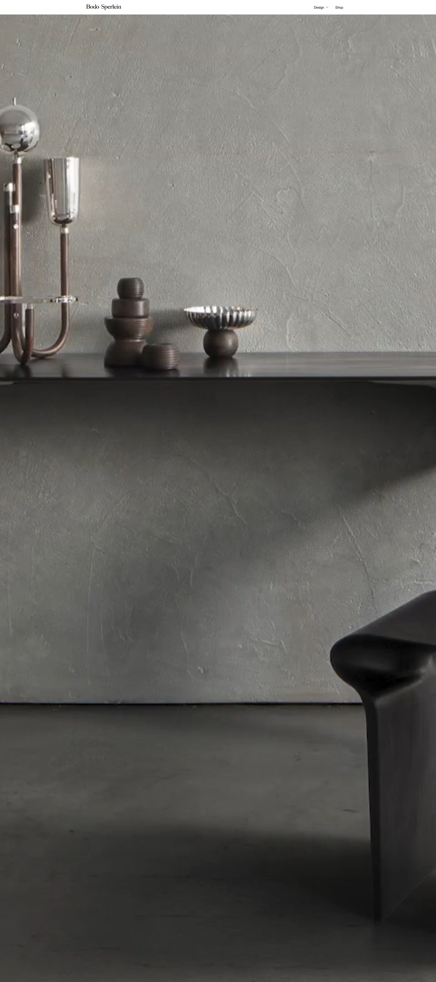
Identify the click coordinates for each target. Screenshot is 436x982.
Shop (339, 7)
